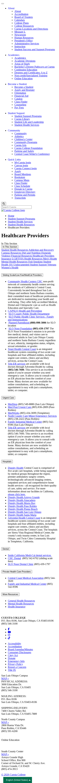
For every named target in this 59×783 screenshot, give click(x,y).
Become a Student (23, 87)
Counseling (20, 104)
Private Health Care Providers (17, 571)
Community (20, 133)
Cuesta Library (22, 119)
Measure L (20, 31)
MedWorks (13, 413)
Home (11, 215)
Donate (11, 658)
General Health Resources (21, 600)
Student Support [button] (16, 113)
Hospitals (7, 461)
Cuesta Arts (20, 145)
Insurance (6, 258)
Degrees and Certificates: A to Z (31, 72)
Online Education (23, 78)
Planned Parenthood (19, 322)
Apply (17, 171)
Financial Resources (22, 255)
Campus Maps (21, 180)
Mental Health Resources (14, 261)
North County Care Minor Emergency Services (32, 416)
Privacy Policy (15, 664)
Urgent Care (8, 398)
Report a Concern (17, 667)
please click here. (17, 494)
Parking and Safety (24, 151)
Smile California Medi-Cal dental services (30, 555)
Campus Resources (11, 252)
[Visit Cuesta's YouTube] (9, 632)
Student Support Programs (28, 116)
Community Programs (25, 142)
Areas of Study (22, 63)
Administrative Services (26, 43)
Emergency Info (16, 661)
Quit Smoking (35, 261)
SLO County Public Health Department (29, 313)
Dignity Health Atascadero (21, 500)
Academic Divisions (24, 60)
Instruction (19, 46)
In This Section (10, 247)
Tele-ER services (16, 363)
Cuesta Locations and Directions (31, 28)
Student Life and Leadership (29, 122)
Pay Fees (19, 107)
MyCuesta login (22, 162)
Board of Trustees (23, 17)
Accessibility (14, 643)
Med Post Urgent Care (20, 407)
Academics (20, 58)
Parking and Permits (24, 194)
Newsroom (20, 34)
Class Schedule (22, 186)
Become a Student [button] (17, 84)
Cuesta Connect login (25, 168)
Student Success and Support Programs (34, 49)
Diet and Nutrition (31, 252)
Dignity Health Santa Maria (22, 515)
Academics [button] (13, 55)
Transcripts (20, 197)
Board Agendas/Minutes (20, 649)
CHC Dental (14, 558)
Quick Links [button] (14, 159)
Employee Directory (24, 192)
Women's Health (9, 267)
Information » (8, 742)
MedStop (12, 404)
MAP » (5, 678)
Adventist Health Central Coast (24, 517)
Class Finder (20, 101)
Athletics (19, 136)
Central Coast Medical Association (26, 578)
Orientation (20, 93)
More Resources (10, 594)
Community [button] (14, 130)
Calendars (19, 20)
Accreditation (21, 14)
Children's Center (23, 139)
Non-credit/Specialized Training (30, 75)
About (17, 11)
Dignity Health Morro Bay (21, 503)
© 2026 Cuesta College (13, 774)
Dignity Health (15, 467)
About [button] (11, 8)
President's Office (23, 40)
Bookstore (19, 177)
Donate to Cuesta (23, 189)
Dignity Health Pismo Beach (23, 509)
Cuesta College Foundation (28, 148)
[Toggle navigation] (2, 3)
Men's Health (50, 258)
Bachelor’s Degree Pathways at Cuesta (34, 66)
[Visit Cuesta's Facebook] (9, 629)
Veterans (51, 264)
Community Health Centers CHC (25, 281)
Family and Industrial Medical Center (27, 584)
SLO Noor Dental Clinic (20, 564)
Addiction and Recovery (41, 250)
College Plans (21, 23)
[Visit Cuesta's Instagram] (9, 635)
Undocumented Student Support (30, 264)
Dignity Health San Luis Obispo (24, 512)
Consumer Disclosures (19, 652)
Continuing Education (25, 69)
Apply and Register (24, 90)
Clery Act (13, 655)
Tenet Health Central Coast (22, 349)
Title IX (12, 670)
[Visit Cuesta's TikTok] (9, 638)
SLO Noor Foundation (20, 328)
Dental (6, 549)
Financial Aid (21, 95)
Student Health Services (26, 125)
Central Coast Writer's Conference (32, 154)
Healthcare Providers (43, 255)
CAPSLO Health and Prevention (25, 310)
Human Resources (23, 37)
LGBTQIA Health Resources (27, 258)
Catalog (18, 98)
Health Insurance (16, 606)
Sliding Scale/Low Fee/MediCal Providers (22, 275)
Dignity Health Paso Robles (22, 506)
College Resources (24, 26)
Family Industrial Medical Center (25, 421)
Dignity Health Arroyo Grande (24, 497)
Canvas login (21, 165)
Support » (6, 745)
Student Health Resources (21, 224)
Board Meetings (22, 174)
